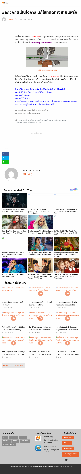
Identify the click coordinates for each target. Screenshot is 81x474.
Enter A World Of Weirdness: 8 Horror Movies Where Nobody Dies (65, 211)
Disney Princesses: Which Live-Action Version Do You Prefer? (40, 253)
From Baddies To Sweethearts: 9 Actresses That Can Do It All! (14, 210)
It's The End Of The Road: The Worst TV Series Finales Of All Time (65, 233)
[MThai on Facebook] (63, 460)
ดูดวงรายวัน (24, 441)
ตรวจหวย (13, 437)
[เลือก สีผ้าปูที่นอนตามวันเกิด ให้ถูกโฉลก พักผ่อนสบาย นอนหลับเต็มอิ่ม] (13, 343)
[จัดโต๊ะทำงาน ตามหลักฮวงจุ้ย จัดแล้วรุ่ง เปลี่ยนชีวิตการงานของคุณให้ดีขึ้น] (67, 343)
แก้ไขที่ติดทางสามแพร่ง (47, 70)
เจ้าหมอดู (10, 19)
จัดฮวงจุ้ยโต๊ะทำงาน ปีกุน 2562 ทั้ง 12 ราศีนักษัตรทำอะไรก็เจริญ (13, 328)
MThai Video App (51, 446)
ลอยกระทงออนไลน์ (8, 445)
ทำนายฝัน (6, 441)
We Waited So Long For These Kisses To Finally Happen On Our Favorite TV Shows (40, 276)
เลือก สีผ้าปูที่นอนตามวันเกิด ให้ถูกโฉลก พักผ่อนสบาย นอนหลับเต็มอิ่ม (13, 354)
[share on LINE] (5, 162)
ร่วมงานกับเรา (68, 448)
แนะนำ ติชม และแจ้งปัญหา (71, 454)
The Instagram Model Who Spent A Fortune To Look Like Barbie (40, 232)
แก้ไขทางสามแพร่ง (21, 122)
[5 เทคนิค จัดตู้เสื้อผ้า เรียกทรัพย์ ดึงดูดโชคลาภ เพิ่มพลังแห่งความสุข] (67, 318)
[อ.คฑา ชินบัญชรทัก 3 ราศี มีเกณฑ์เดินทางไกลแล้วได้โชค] (40, 293)
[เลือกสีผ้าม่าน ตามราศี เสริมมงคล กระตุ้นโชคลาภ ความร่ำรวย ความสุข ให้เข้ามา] (40, 318)
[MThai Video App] (38, 448)
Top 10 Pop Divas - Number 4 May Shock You (13, 275)
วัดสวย (15, 441)
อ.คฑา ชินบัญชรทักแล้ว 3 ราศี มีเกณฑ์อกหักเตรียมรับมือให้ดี (66, 303)
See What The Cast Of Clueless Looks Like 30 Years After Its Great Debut (66, 276)
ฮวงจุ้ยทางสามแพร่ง (60, 120)
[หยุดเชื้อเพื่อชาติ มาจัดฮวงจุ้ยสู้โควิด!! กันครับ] (13, 293)
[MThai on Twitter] (66, 460)
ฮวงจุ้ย (51, 120)
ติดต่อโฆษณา (69, 438)
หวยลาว (22, 437)
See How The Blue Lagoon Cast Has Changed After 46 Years (14, 232)
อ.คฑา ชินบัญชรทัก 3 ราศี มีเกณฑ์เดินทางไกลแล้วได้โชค (40, 303)
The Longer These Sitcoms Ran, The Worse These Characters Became (66, 254)
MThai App (48, 437)
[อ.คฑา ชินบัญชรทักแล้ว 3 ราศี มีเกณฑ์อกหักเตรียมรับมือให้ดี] (67, 293)
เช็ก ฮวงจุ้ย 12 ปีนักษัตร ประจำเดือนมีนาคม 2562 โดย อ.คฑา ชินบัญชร (40, 354)
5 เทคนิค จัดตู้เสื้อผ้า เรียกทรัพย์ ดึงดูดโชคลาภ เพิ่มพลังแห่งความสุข (67, 330)
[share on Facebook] (5, 154)
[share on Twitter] (5, 158)
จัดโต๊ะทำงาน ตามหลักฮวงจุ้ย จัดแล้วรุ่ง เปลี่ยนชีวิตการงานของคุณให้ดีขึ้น (67, 354)
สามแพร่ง (45, 120)
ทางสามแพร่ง (23, 120)
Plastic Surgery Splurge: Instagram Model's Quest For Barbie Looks (38, 211)
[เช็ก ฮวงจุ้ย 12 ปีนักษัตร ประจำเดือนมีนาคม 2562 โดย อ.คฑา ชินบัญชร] (40, 343)
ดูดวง (4, 437)
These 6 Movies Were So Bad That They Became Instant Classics (13, 254)
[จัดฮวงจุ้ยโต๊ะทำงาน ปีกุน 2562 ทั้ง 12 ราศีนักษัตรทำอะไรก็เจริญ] (13, 318)
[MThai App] (38, 438)
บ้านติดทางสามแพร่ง (34, 120)
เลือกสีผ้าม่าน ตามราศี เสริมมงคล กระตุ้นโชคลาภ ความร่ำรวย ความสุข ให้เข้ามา (40, 330)
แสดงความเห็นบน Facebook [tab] (14, 365)
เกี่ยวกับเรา (68, 443)
